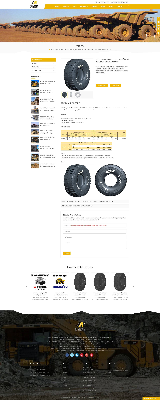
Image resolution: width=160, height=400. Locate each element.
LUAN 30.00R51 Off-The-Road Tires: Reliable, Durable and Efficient (47, 139)
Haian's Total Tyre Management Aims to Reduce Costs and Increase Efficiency (46, 91)
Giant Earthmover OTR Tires (89, 378)
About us (65, 372)
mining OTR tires (87, 385)
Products (65, 370)
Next (133, 286)
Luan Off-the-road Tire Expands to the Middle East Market (48, 156)
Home (57, 6)
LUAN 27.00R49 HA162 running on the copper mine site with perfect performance (46, 132)
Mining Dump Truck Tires (89, 372)
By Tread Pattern (37, 70)
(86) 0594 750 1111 (103, 2)
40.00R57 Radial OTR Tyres (89, 391)
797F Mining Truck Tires (73, 201)
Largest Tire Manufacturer (106, 201)
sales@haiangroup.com (121, 2)
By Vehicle (35, 67)
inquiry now (102, 85)
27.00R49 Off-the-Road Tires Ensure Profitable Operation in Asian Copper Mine (48, 118)
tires (74, 6)
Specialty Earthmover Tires (89, 380)
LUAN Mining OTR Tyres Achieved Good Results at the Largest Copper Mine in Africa (47, 100)
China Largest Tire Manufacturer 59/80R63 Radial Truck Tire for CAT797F (88, 225)
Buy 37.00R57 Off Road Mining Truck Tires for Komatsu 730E (121, 294)
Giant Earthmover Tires (88, 375)
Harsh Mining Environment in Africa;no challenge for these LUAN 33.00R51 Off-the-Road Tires (47, 165)
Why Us (66, 6)
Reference (84, 6)
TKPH (103, 6)
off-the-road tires (87, 367)
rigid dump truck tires (88, 383)
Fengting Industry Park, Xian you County (43, 367)
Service (94, 6)
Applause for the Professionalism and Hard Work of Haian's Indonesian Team (47, 147)
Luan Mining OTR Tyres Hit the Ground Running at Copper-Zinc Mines (47, 109)
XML (98, 397)
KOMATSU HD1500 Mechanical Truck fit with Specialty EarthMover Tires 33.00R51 (41, 294)
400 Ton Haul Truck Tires (89, 201)
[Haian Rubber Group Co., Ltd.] (34, 4)
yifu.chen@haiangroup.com (44, 375)
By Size (58, 50)
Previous (27, 286)
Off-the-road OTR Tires (88, 370)
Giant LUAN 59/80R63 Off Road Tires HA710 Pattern (79, 206)
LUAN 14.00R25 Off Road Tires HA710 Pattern (81, 294)
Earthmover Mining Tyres (89, 388)
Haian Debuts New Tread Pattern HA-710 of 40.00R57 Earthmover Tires (47, 83)
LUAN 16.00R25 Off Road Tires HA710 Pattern (61, 294)
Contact (120, 6)
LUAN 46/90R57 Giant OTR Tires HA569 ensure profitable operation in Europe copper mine (48, 125)
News (111, 6)
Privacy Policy (66, 388)
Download (116, 85)
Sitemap (94, 397)
